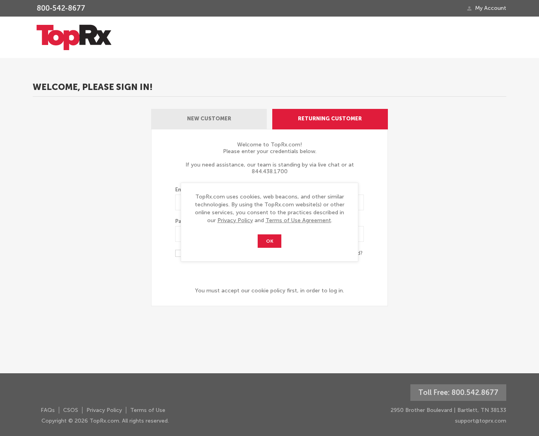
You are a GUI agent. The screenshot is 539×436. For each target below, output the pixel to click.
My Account (490, 8)
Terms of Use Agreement (298, 220)
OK (269, 241)
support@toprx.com (480, 420)
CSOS (70, 410)
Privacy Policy (235, 220)
